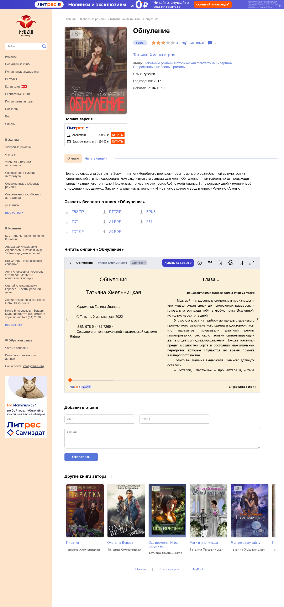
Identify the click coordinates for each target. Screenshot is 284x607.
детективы (12, 205)
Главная (70, 19)
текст (140, 42)
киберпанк (224, 63)
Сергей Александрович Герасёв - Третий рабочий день (23, 289)
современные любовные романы (159, 67)
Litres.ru (140, 569)
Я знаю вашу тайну (245, 542)
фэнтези (10, 154)
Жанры (13, 139)
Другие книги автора (85, 476)
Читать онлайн (96, 158)
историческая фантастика (194, 63)
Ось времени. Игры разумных (163, 544)
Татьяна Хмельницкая (125, 19)
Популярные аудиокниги (22, 71)
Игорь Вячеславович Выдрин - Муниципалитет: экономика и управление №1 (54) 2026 (25, 314)
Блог (8, 116)
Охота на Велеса (120, 542)
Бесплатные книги (17, 94)
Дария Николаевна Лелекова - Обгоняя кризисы (26, 301)
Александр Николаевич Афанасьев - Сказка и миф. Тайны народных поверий (24, 250)
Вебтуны (11, 79)
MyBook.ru (200, 569)
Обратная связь (20, 340)
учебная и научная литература (18, 163)
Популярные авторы (19, 101)
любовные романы (18, 147)
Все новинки (13, 324)
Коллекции (12, 86)
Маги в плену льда (204, 542)
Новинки (11, 56)
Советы (10, 124)
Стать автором (169, 569)
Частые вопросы (16, 348)
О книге (73, 158)
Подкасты (11, 109)
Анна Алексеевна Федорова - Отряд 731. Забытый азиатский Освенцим (25, 275)
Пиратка (72, 542)
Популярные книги (18, 64)
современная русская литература (20, 174)
